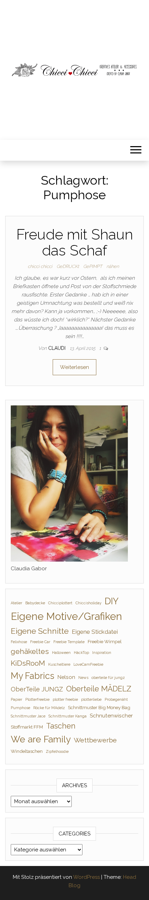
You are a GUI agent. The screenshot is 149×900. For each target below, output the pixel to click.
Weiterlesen (74, 367)
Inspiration (101, 652)
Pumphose (20, 708)
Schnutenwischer (111, 716)
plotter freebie (65, 699)
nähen (112, 266)
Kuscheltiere (59, 664)
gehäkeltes (30, 651)
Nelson (66, 677)
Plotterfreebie (37, 699)
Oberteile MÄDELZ (98, 688)
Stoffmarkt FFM (27, 727)
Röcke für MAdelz (49, 708)
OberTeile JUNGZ (37, 689)
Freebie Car (40, 642)
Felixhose (19, 642)
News (83, 677)
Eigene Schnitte (40, 631)
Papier (16, 699)
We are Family (41, 739)
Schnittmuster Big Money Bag (99, 707)
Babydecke (35, 603)
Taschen (61, 726)
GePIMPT (92, 266)
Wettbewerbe (95, 740)
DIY (112, 601)
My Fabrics (32, 676)
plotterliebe (91, 699)
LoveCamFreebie (88, 664)
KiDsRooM (28, 663)
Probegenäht (116, 699)
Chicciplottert (60, 603)
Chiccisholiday (89, 603)
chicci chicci (40, 266)
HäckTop (81, 652)
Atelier (16, 603)
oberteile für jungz (108, 677)
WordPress (86, 877)
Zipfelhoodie (57, 751)
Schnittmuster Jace (28, 716)
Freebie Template (69, 642)
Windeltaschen (27, 751)
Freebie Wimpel (105, 641)
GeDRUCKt (67, 266)
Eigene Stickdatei (95, 631)
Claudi (57, 348)
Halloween (61, 652)
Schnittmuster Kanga (68, 716)
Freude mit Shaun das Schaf (74, 242)
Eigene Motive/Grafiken (66, 616)
